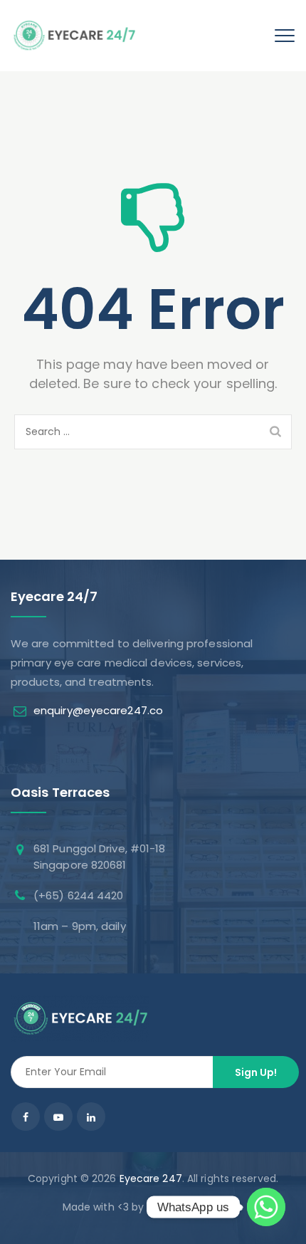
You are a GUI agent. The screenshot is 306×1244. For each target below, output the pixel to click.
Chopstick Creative (195, 1207)
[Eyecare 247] (74, 35)
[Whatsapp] (266, 1207)
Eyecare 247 (151, 1178)
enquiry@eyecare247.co (98, 710)
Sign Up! (256, 1072)
